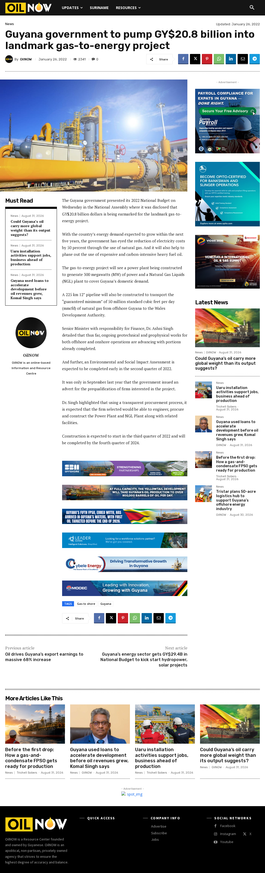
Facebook (227, 825)
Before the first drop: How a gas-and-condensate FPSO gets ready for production (236, 464)
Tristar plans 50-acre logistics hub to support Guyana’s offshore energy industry (236, 500)
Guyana (105, 604)
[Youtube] (215, 842)
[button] (252, 7)
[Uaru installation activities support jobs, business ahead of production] (203, 390)
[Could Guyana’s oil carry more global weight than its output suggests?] (227, 327)
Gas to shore (86, 604)
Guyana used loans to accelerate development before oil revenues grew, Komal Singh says (30, 289)
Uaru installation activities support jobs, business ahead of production (31, 257)
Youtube (226, 841)
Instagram (228, 833)
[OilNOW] (9, 59)
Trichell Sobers (226, 406)
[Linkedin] (231, 59)
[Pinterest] (207, 59)
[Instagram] (215, 834)
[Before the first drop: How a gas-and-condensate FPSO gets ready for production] (203, 459)
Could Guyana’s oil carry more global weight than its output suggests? (30, 228)
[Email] (243, 59)
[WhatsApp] (219, 59)
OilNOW (26, 59)
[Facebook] (183, 59)
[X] (195, 59)
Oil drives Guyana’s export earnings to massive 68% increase (44, 657)
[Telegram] (254, 59)
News (9, 24)
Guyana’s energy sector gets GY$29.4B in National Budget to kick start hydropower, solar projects (143, 660)
